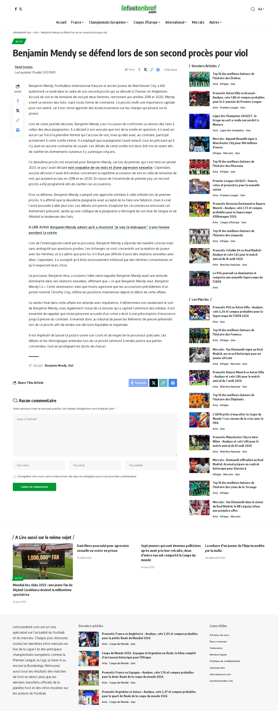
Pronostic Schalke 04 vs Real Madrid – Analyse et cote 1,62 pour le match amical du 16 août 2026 (237, 255)
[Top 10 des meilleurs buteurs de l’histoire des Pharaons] (199, 167)
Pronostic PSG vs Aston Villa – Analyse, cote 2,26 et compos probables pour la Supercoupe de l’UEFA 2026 (238, 312)
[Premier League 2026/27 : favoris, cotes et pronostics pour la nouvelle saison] (199, 186)
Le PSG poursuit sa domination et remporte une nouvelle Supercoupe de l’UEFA (238, 277)
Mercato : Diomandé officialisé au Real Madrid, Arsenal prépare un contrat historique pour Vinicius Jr (238, 464)
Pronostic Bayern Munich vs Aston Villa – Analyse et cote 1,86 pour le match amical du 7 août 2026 (238, 376)
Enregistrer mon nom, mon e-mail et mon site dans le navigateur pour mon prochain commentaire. (77, 476)
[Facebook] (16, 9)
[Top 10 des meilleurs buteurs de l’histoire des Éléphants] (199, 400)
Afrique (224, 83)
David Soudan (24, 67)
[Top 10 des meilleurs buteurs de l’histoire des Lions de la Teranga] (199, 488)
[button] (253, 9)
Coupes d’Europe (229, 222)
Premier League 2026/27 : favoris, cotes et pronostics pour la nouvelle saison (236, 185)
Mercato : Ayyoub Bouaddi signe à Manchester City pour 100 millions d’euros (235, 143)
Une (233, 83)
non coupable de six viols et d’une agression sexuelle (110, 167)
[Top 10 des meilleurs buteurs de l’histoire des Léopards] (199, 236)
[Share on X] (145, 69)
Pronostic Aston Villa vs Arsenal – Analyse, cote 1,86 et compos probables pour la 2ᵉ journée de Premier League (239, 97)
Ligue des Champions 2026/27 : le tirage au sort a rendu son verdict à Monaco (236, 120)
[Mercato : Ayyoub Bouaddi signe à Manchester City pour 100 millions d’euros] (199, 144)
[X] (20, 9)
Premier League (229, 107)
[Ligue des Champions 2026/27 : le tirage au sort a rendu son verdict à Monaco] (199, 121)
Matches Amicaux (230, 264)
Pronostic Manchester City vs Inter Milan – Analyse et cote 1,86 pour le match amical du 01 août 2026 (236, 441)
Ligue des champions (232, 130)
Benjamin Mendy (56, 365)
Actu (19, 41)
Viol (70, 365)
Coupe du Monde (119, 643)
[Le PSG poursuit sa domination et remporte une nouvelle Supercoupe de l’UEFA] (199, 278)
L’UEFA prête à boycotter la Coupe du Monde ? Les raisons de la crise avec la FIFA (238, 419)
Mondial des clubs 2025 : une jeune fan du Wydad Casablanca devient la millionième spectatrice (42, 589)
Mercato (228, 153)
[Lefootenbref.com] (138, 9)
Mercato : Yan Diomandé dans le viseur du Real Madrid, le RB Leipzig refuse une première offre (238, 506)
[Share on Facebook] (139, 69)
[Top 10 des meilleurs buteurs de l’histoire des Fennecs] (199, 335)
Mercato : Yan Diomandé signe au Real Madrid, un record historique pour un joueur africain (238, 354)
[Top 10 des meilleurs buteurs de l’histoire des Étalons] (199, 79)
